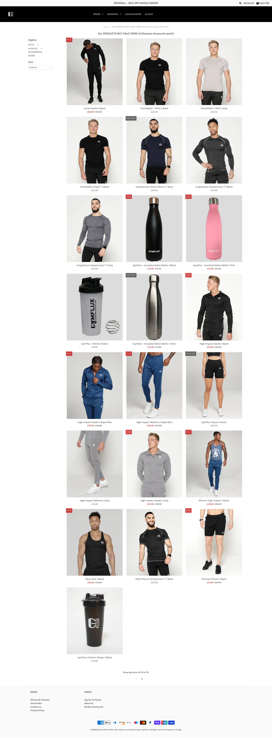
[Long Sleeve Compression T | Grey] (95, 228)
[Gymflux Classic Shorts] (214, 385)
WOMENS (112, 14)
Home (105, 27)
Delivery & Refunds (39, 699)
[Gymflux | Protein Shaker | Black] (95, 620)
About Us (88, 703)
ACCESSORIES (133, 14)
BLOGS (149, 14)
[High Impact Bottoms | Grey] (95, 464)
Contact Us (35, 707)
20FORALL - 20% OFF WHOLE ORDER (136, 3)
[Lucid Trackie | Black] (95, 71)
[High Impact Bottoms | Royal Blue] (154, 385)
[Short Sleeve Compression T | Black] (154, 542)
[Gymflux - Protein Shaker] (95, 307)
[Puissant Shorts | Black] (214, 542)
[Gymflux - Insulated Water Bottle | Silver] (154, 307)
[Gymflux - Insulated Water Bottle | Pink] (214, 228)
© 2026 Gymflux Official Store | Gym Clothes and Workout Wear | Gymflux (119, 730)
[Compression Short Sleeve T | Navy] (154, 150)
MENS (97, 14)
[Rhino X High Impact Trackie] (214, 464)
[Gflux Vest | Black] (95, 542)
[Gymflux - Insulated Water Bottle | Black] (154, 228)
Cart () (264, 3)
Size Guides (36, 703)
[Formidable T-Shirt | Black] (154, 71)
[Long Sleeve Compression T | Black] (214, 150)
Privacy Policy (37, 710)
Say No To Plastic (92, 699)
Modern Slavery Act (93, 707)
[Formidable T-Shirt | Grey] (214, 71)
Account (249, 3)
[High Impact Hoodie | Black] (214, 307)
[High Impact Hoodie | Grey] (154, 464)
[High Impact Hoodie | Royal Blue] (95, 385)
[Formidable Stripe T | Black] (95, 150)
